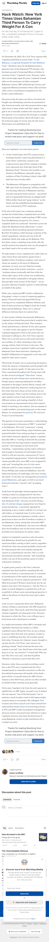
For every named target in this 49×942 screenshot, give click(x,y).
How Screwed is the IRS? (13, 834)
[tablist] (12, 799)
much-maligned (17, 375)
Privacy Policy (24, 912)
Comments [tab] (7, 800)
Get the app (35, 931)
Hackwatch (7, 10)
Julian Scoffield (8, 41)
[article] (24, 840)
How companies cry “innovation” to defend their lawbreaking (18, 855)
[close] (42, 859)
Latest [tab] (10, 828)
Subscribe (35, 3)
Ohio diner (30, 375)
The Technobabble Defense (15, 851)
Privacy (29, 923)
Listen (44, 44)
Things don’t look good (11, 837)
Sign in (44, 3)
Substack (13, 937)
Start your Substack (18, 931)
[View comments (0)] (12, 51)
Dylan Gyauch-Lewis (21, 41)
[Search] (45, 828)
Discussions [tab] (19, 828)
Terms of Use (35, 908)
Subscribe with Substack (26, 902)
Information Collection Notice (29, 910)
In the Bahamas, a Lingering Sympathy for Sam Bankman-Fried (23, 62)
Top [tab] (4, 828)
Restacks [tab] (17, 800)
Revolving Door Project (10, 43)
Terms (35, 923)
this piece (26, 412)
